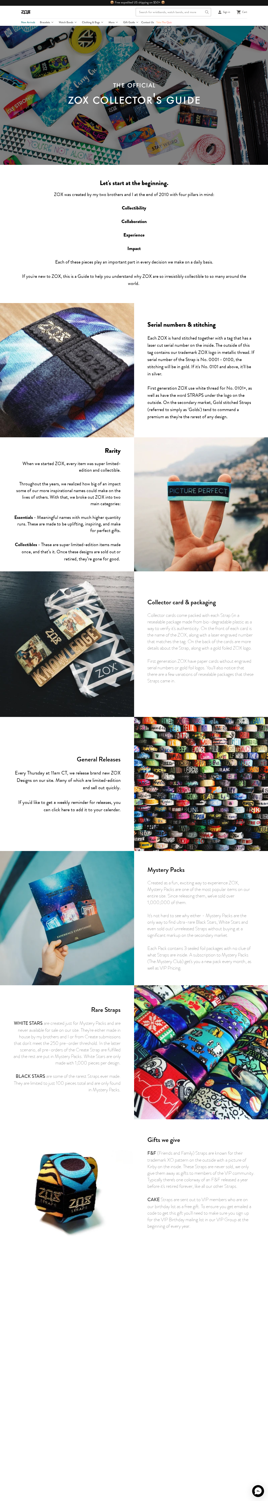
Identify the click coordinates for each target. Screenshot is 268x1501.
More (111, 22)
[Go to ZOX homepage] (26, 12)
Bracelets (45, 22)
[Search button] (207, 12)
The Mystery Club (165, 961)
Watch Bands (66, 22)
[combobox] (173, 12)
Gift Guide (129, 22)
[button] (258, 1491)
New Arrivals (28, 22)
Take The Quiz (164, 22)
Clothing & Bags (91, 22)
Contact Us (147, 22)
